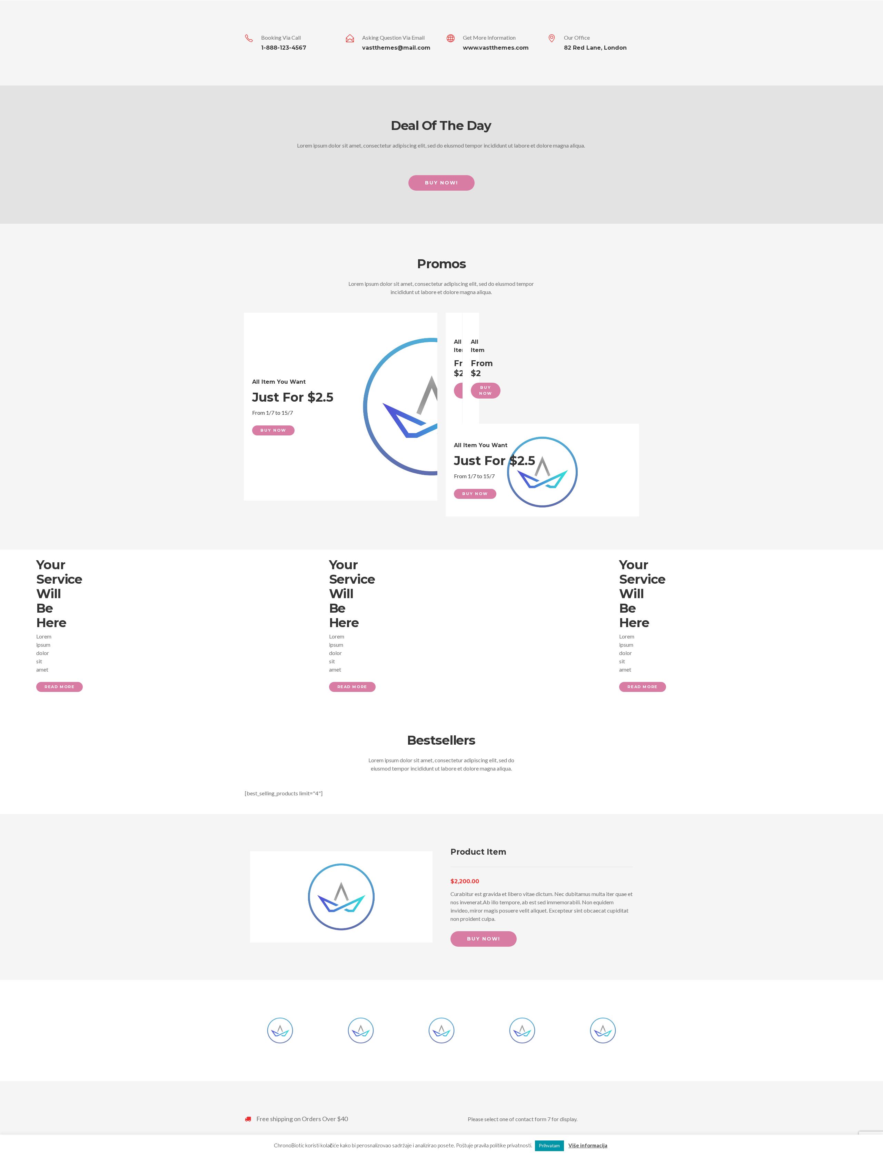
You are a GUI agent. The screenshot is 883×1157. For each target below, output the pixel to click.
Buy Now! (441, 183)
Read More (59, 686)
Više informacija (587, 1145)
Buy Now (273, 430)
